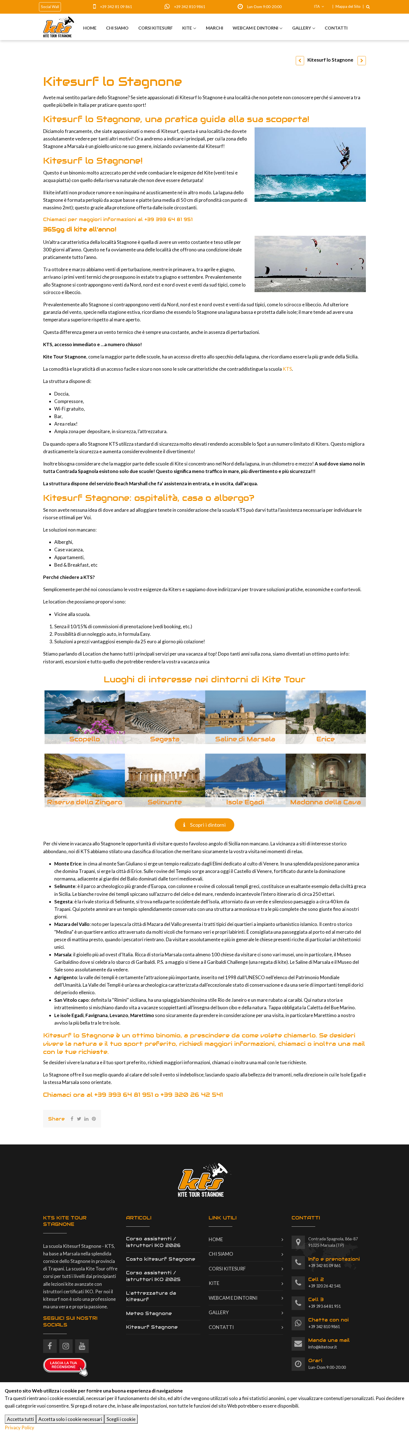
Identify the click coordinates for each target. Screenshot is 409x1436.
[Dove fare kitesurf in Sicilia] (362, 60)
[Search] (367, 6)
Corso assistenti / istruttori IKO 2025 (153, 1276)
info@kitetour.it (329, 1343)
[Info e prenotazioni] (298, 1263)
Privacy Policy (19, 1427)
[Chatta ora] (168, 6)
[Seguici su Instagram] (66, 1344)
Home (90, 27)
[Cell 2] (298, 1283)
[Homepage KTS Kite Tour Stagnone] (60, 27)
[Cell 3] (298, 1303)
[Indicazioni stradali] (298, 1242)
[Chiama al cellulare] (96, 6)
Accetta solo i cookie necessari (70, 1419)
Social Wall (50, 6)
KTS (287, 369)
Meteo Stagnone (149, 1313)
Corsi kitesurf (155, 27)
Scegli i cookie (121, 1419)
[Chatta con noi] (298, 1323)
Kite (187, 27)
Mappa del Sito (348, 6)
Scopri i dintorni (207, 825)
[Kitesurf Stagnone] (300, 60)
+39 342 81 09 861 (116, 6)
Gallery (301, 27)
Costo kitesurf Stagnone (160, 1259)
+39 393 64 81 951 (168, 219)
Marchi (214, 27)
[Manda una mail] (298, 1344)
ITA (317, 6)
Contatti (336, 27)
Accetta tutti (20, 1419)
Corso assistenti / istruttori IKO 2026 (153, 1242)
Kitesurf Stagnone (152, 1327)
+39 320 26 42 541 (192, 1094)
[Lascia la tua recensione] (65, 1366)
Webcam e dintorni (255, 27)
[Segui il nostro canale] (82, 1344)
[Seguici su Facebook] (50, 1344)
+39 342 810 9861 (189, 6)
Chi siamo (117, 27)
